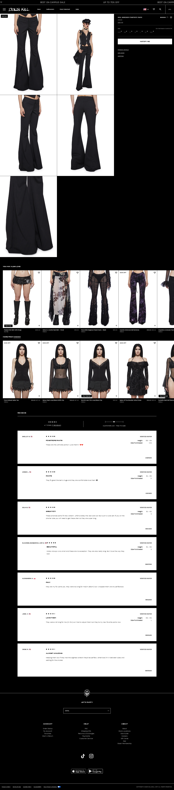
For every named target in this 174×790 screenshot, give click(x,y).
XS (125, 32)
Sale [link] (77, 9)
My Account (47, 731)
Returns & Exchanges (86, 733)
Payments (86, 736)
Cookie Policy (27, 786)
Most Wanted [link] (65, 9)
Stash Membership (125, 743)
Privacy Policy (6, 786)
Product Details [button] (123, 49)
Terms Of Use (17, 786)
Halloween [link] (50, 9)
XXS (119, 32)
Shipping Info (86, 731)
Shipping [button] (121, 56)
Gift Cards (124, 738)
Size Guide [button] (121, 53)
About (124, 728)
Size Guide (124, 733)
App (124, 741)
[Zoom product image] (28, 54)
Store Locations (124, 731)
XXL (151, 32)
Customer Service (86, 738)
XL (146, 32)
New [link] (39, 9)
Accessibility (37, 786)
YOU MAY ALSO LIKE (11, 266)
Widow (120, 20)
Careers (124, 736)
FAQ (86, 728)
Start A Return (47, 736)
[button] (52, 2)
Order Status (47, 728)
